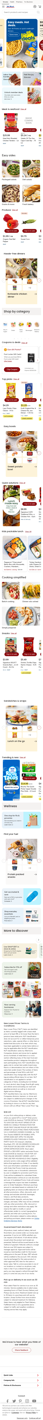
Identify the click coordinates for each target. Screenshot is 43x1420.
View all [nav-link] (28, 531)
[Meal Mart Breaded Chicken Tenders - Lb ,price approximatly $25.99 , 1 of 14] (11, 132)
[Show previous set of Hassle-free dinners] (4, 280)
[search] (38, 12)
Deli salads (27, 179)
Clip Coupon (12, 369)
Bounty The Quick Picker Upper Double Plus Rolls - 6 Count (28, 789)
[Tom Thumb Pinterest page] (21, 1401)
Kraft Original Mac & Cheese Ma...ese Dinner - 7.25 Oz (28, 410)
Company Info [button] (9, 1380)
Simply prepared (9, 628)
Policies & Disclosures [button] (12, 1385)
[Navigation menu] (3, 6)
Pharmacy (19, 2)
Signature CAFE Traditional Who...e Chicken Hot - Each (28, 514)
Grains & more (8, 204)
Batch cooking (8, 601)
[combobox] (21, 12)
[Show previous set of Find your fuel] (4, 861)
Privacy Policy (31, 1413)
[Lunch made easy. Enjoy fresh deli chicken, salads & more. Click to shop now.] (11, 505)
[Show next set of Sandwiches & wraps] (39, 728)
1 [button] (14, 339)
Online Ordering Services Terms (21, 1219)
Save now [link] (13, 34)
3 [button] (21, 339)
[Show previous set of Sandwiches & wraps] (4, 728)
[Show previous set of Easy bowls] (4, 453)
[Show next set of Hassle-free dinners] (39, 280)
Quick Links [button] (8, 1375)
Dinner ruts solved (30, 601)
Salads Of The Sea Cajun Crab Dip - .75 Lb (28, 140)
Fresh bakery (27, 204)
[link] (7, 99)
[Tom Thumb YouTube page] (34, 1401)
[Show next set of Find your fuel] (39, 861)
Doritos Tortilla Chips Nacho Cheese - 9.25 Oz (28, 664)
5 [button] (28, 339)
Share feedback (21, 1350)
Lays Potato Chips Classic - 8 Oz (9, 409)
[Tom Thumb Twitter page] (14, 1401)
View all (23, 109)
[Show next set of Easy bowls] (39, 453)
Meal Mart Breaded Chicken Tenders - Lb (11, 139)
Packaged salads (9, 179)
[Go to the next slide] (37, 360)
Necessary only (22, 1418)
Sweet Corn (25, 239)
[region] (21, 1411)
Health (12, 2)
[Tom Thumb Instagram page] (27, 1401)
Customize (15, 1413)
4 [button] (25, 339)
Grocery (5, 2)
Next (37, 553)
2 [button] (18, 339)
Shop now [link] (6, 79)
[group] (22, 43)
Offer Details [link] (8, 361)
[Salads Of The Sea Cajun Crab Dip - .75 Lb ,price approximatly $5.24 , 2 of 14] (29, 132)
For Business (28, 2)
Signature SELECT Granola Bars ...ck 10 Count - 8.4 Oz (10, 664)
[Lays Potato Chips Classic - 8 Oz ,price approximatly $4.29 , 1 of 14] (11, 402)
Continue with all (35, 1418)
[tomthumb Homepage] (10, 6)
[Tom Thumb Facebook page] (8, 1401)
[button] (34, 6)
